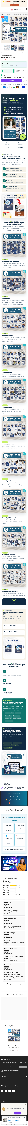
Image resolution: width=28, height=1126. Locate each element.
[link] (25, 80)
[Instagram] (6, 1091)
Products (8, 14)
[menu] (1, 9)
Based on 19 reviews (9, 883)
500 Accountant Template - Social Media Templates (14, 1046)
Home (2, 14)
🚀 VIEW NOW (21, 5)
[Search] (6, 10)
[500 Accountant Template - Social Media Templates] (14, 1035)
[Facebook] (2, 1091)
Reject (10, 1113)
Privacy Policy (14, 1109)
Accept (17, 1113)
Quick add (14, 1043)
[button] (23, 41)
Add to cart (11, 80)
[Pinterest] (9, 1091)
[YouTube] (13, 1091)
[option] (14, 3)
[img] (14, 907)
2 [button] (10, 984)
